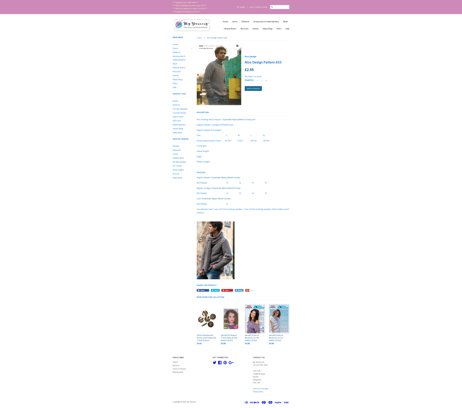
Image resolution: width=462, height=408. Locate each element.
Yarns (234, 21)
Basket (242, 7)
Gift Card (177, 120)
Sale (287, 28)
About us (176, 365)
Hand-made (178, 128)
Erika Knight (178, 169)
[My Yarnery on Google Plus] (231, 362)
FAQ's (279, 28)
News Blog (267, 28)
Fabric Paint (178, 116)
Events (256, 28)
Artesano (177, 150)
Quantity (249, 80)
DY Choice (177, 166)
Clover (175, 154)
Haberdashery (179, 124)
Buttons (176, 105)
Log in (251, 7)
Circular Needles (180, 109)
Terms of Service (179, 369)
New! (285, 21)
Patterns (245, 21)
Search (175, 362)
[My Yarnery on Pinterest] (225, 362)
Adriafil (176, 146)
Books (175, 101)
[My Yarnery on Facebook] (220, 362)
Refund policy (178, 372)
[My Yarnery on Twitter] (214, 362)
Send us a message (260, 388)
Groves (176, 173)
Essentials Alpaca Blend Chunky (237, 119)
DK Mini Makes (179, 162)
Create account (261, 7)
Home (225, 21)
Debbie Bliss (178, 158)
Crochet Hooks (179, 113)
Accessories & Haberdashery (266, 21)
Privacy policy (258, 391)
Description (203, 112)
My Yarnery (191, 402)
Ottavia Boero (230, 28)
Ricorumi (244, 28)
